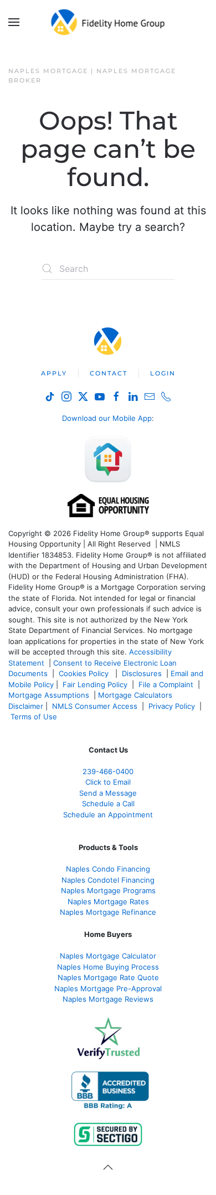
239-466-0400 (108, 771)
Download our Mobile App (107, 418)
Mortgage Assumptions (48, 695)
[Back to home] (108, 22)
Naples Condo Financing (108, 868)
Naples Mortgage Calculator (108, 955)
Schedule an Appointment (108, 814)
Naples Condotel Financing (108, 879)
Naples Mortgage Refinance (108, 912)
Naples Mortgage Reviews (108, 999)
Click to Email (108, 781)
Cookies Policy (85, 673)
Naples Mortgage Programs (108, 890)
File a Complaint (167, 684)
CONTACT (108, 373)
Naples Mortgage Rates (108, 901)
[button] (13, 22)
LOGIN (163, 373)
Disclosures (142, 673)
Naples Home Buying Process (108, 966)
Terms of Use (35, 716)
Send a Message (108, 793)
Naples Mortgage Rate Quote (108, 977)
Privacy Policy (171, 706)
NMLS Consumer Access (94, 706)
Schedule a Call (108, 803)
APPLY (54, 373)
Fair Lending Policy (95, 684)
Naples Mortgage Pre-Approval (108, 988)
